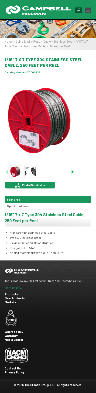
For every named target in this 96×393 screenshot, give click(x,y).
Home (9, 41)
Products (11, 294)
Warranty (11, 336)
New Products (15, 298)
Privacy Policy (14, 372)
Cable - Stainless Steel (58, 41)
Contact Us (13, 368)
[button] (72, 172)
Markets (10, 302)
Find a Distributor (33, 185)
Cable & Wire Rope (28, 41)
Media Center (14, 340)
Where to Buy (14, 332)
